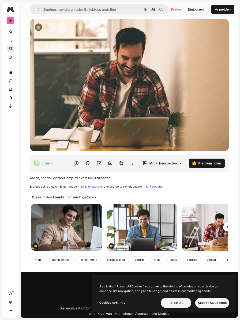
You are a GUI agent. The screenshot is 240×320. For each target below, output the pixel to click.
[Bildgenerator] (10, 89)
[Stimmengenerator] (10, 106)
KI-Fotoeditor (155, 187)
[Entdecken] (10, 57)
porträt (139, 260)
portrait (192, 260)
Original (60, 27)
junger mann (88, 260)
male (157, 260)
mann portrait (61, 260)
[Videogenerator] (10, 97)
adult (173, 260)
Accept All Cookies (212, 303)
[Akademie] (10, 302)
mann (38, 260)
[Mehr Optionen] (132, 163)
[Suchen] (10, 40)
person (211, 260)
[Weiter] (227, 227)
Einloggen (196, 9)
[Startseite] (10, 32)
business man (116, 260)
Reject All (176, 303)
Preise (176, 9)
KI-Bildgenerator (92, 187)
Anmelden (223, 9)
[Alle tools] (10, 72)
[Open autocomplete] (36, 9)
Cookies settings (112, 303)
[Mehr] (10, 310)
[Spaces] (10, 81)
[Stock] (10, 48)
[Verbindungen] (10, 294)
